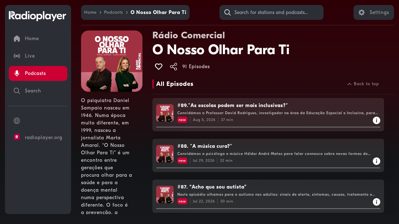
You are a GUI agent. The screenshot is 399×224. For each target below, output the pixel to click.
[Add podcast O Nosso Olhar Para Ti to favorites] (158, 66)
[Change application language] (38, 121)
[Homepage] (37, 16)
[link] (90, 12)
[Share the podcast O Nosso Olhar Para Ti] (173, 66)
